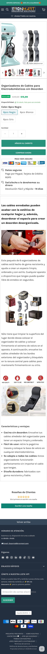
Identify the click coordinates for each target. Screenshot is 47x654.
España (22, 613)
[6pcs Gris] (8, 122)
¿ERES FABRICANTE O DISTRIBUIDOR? (22, 641)
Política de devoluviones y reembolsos (23, 646)
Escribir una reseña (23, 506)
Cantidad (4, 128)
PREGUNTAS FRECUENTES (14, 634)
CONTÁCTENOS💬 (13, 636)
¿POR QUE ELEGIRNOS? (29, 636)
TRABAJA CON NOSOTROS (22, 639)
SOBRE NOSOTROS (32, 634)
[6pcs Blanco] (27, 115)
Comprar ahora (23, 153)
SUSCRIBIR (8, 600)
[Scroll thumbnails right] (43, 72)
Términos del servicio (22, 644)
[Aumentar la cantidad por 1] (21, 133)
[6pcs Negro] (9, 115)
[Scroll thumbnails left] (3, 72)
